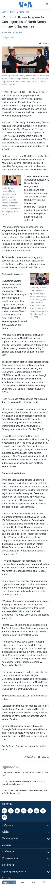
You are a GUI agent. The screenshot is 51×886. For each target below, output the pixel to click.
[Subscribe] (4, 817)
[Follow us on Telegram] (30, 811)
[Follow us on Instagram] (23, 811)
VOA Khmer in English (15, 12)
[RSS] (36, 811)
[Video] (22, 882)
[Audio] (33, 882)
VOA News (17, 32)
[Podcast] (43, 811)
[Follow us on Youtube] (17, 811)
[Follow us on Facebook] (4, 811)
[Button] (44, 43)
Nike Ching (6, 32)
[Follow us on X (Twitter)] (10, 811)
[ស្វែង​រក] (44, 882)
